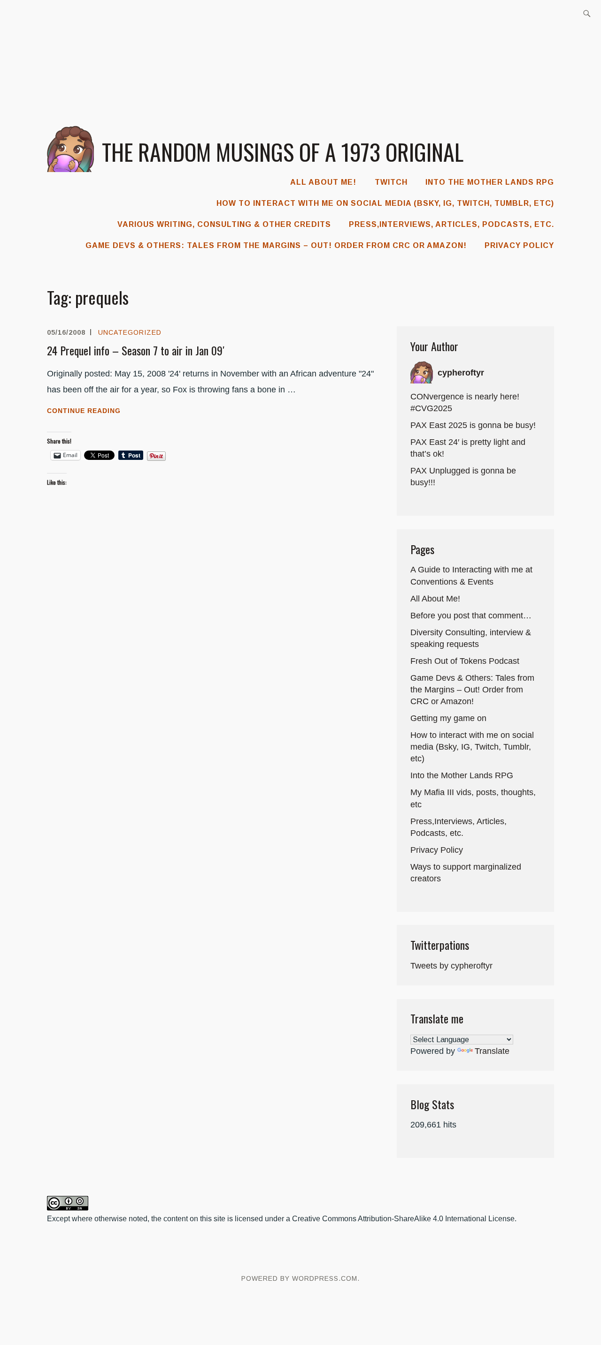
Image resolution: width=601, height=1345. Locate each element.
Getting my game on (448, 718)
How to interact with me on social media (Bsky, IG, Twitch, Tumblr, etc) (385, 203)
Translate (492, 1051)
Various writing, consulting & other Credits (224, 224)
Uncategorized (130, 332)
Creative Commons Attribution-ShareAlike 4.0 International (389, 1219)
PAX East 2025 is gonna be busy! (473, 425)
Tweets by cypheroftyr (451, 965)
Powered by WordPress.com (299, 1278)
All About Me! (323, 182)
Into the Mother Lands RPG (489, 182)
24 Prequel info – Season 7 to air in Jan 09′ (135, 350)
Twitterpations (439, 944)
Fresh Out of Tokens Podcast (464, 661)
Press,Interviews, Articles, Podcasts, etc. (451, 224)
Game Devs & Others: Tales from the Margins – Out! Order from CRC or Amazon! (276, 245)
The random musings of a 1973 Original (282, 151)
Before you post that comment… (471, 615)
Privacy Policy (519, 245)
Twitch (391, 182)
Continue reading (101, 411)
